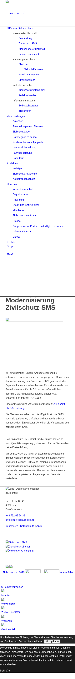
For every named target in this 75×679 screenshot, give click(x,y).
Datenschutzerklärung (31, 641)
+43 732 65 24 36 (15, 515)
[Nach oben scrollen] (1, 676)
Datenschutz (27, 526)
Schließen (5, 670)
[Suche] (8, 250)
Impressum (12, 526)
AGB (39, 526)
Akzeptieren (52, 641)
